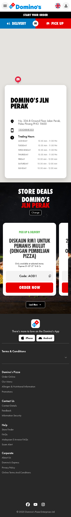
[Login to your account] (66, 5)
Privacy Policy (8, 467)
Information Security (11, 415)
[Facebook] (28, 505)
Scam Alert (7, 444)
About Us (6, 457)
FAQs (4, 434)
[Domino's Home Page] (25, 6)
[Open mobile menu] (5, 5)
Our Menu (7, 381)
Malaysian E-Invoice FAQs (15, 439)
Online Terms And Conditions (16, 472)
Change (35, 212)
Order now (29, 287)
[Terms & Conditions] (65, 357)
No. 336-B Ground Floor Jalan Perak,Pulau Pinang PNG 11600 (39, 122)
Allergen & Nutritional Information (18, 386)
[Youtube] (36, 505)
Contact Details (9, 405)
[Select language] (58, 5)
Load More (33, 304)
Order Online (8, 376)
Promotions (7, 391)
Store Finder (8, 429)
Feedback (6, 410)
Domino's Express (10, 462)
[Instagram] (43, 505)
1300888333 (26, 129)
